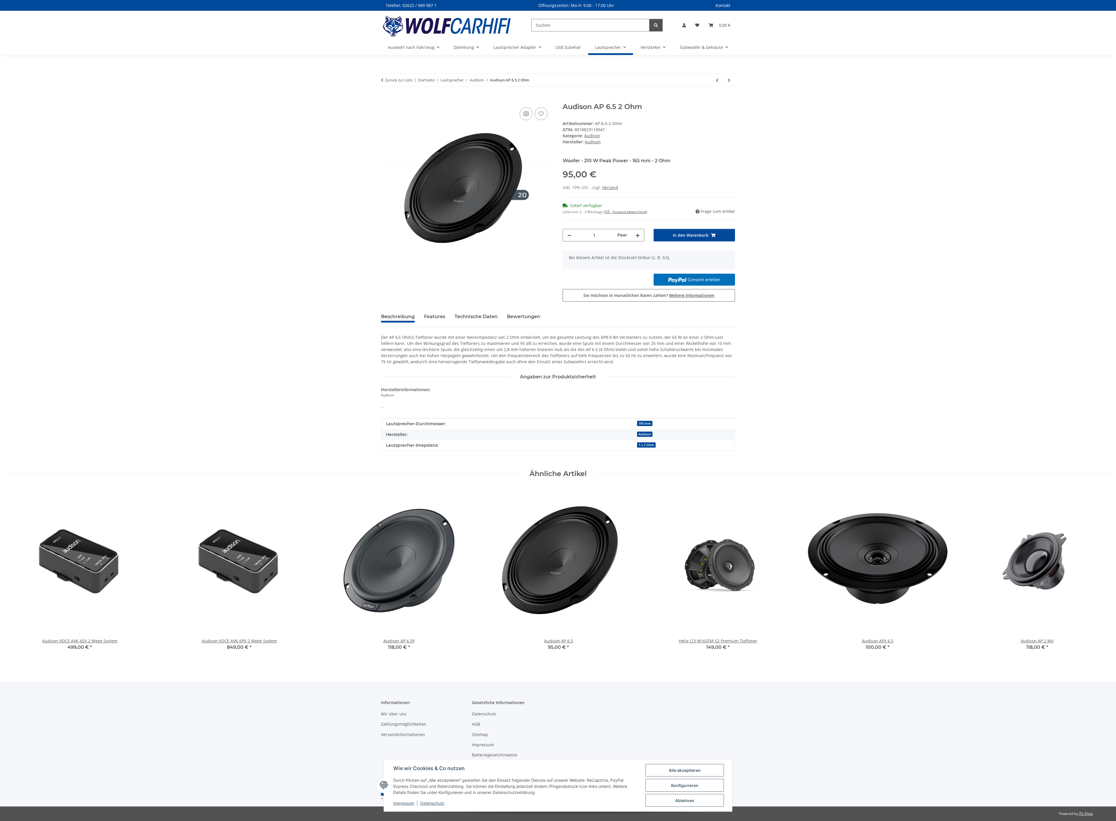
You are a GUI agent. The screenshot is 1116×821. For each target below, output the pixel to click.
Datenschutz (432, 803)
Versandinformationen (403, 734)
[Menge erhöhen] (637, 235)
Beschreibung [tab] (398, 316)
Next (1102, 573)
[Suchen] (656, 25)
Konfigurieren (684, 785)
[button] (684, 25)
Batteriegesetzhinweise (494, 755)
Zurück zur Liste (398, 80)
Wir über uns (394, 714)
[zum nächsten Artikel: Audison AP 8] (729, 80)
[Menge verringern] (569, 235)
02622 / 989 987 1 (420, 5)
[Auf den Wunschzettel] (541, 113)
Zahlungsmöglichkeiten (403, 724)
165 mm (645, 423)
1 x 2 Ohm (646, 445)
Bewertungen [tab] (523, 316)
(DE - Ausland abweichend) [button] (625, 211)
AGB (476, 724)
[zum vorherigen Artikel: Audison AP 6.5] (717, 80)
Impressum (403, 803)
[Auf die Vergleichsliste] (526, 113)
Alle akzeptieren (685, 770)
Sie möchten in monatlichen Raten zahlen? (648, 295)
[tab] (434, 319)
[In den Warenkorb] (385, 99)
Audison (592, 135)
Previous (14, 573)
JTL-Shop (1086, 813)
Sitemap (480, 734)
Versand (610, 187)
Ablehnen (684, 800)
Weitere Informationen (691, 295)
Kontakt (723, 5)
